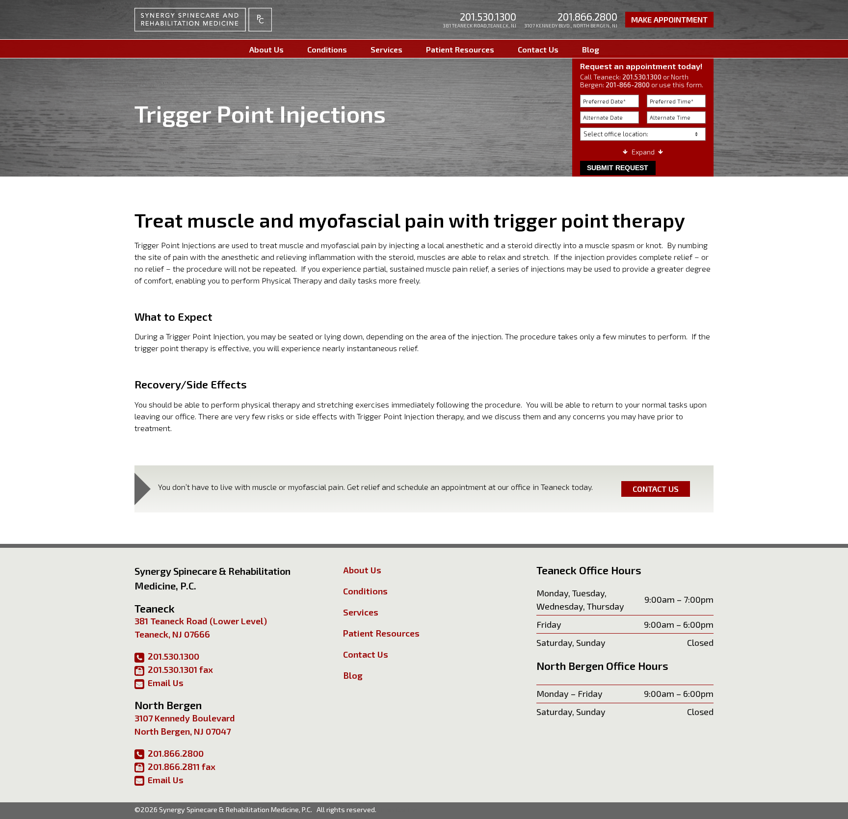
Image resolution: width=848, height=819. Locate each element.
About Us (266, 49)
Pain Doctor (399, 809)
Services (386, 49)
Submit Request (617, 168)
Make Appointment (669, 19)
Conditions (327, 49)
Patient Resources (460, 49)
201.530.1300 (488, 16)
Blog (590, 49)
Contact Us (538, 49)
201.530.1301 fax (180, 669)
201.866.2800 (587, 16)
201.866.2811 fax (181, 766)
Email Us (166, 682)
